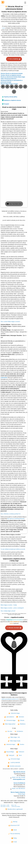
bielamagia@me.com (19, 779)
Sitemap (15, 821)
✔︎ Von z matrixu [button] (13, 59)
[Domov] (3, 3)
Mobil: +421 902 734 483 (18, 777)
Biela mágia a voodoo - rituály (9, 605)
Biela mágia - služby (5, 805)
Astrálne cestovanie (15, 766)
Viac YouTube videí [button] (15, 204)
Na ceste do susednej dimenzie (15, 518)
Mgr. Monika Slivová (19, 772)
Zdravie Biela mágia (16, 806)
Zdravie (22, 720)
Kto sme (9, 731)
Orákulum (21, 752)
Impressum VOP (15, 825)
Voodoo (21, 744)
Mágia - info (13, 805)
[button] (3, 87)
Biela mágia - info (15, 737)
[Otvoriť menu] (25, 2)
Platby (15, 838)
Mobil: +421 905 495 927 (18, 788)
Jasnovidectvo (10, 717)
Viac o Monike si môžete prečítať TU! (10, 514)
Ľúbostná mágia (15, 713)
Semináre (21, 717)
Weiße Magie (21, 794)
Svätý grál (11, 755)
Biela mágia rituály (15, 741)
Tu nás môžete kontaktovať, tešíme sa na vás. (13, 549)
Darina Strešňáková (19, 783)
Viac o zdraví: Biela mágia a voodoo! (10, 321)
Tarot (20, 755)
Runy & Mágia (10, 752)
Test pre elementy (15, 833)
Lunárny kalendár (15, 762)
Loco (3, 28)
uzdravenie (4, 377)
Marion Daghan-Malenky (18, 792)
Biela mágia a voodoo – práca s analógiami (12, 608)
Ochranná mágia (10, 720)
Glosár (15, 830)
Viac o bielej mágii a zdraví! (8, 611)
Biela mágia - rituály (5, 806)
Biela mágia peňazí (10, 724)
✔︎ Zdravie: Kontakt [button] (13, 628)
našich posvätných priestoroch (9, 699)
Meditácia (22, 724)
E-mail (15, 842)
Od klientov (19, 731)
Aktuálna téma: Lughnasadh (15, 809)
